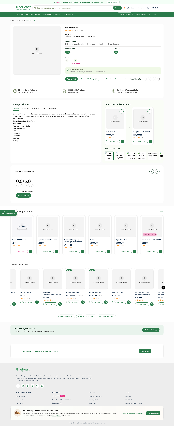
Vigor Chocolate (121, 240)
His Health (38, 14)
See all (161, 211)
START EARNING (113, 2)
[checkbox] (67, 70)
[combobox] (72, 60)
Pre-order (21, 252)
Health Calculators (142, 14)
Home (12, 20)
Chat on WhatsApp (151, 330)
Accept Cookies (153, 413)
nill (116, 52)
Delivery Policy (93, 400)
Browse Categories (26, 14)
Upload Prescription (124, 14)
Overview (16, 108)
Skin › (80, 316)
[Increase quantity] (75, 60)
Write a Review (23, 195)
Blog (155, 14)
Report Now (145, 351)
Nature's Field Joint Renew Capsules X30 (142, 293)
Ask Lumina (58, 396)
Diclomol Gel (110, 132)
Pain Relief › (90, 316)
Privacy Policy (56, 416)
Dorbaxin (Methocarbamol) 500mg (52, 293)
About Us (128, 396)
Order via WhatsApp (87, 79)
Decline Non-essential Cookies (133, 413)
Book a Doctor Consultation (61, 399)
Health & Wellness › (66, 316)
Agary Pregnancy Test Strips (48, 240)
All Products (21, 20)
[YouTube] (37, 386)
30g (68, 52)
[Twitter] (27, 386)
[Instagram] (23, 386)
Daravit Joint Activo (73, 292)
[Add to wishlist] (122, 111)
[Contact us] (149, 8)
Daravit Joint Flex (95, 292)
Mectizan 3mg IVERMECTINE (151, 240)
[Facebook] (18, 386)
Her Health (47, 14)
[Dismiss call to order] (16, 210)
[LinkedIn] (32, 386)
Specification (52, 108)
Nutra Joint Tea (117, 292)
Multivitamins (68, 14)
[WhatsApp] (42, 386)
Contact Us (129, 400)
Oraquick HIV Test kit (19, 240)
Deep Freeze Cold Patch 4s (142, 132)
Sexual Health (57, 14)
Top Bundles (128, 8)
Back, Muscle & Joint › (106, 316)
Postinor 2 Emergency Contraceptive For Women (73, 241)
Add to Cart (71, 79)
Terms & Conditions (95, 396)
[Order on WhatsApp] (122, 141)
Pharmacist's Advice (38, 108)
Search (117, 8)
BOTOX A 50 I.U (25, 292)
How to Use (25, 108)
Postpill (92, 240)
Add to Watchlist (110, 79)
